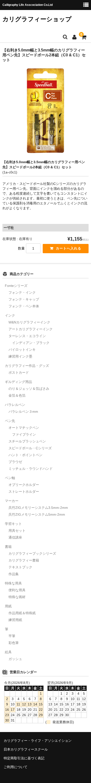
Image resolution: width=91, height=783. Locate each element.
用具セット (16, 530)
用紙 (8, 606)
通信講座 (15, 537)
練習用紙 (15, 620)
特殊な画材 (16, 597)
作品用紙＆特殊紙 (22, 613)
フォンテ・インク (22, 292)
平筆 (11, 636)
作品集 (13, 574)
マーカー (11, 501)
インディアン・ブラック (31, 343)
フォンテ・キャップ (23, 299)
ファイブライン (24, 434)
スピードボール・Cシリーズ (30, 448)
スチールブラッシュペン (27, 441)
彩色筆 (13, 643)
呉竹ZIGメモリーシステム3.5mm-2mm (38, 508)
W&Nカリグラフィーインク (29, 322)
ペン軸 (10, 478)
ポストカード (18, 372)
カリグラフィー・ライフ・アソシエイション (38, 741)
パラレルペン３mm (23, 411)
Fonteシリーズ (16, 286)
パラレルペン (15, 405)
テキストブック (20, 567)
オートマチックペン (23, 428)
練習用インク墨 (20, 356)
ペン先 (10, 421)
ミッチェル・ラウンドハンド (30, 469)
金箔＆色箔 (16, 395)
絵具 (8, 652)
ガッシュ (15, 659)
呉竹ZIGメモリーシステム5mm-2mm (36, 514)
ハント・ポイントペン (25, 455)
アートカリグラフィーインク (30, 329)
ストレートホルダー (23, 491)
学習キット (13, 524)
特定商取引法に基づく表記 (24, 758)
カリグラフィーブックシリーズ (32, 553)
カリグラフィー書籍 (23, 560)
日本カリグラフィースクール (26, 749)
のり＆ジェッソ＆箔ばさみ (28, 389)
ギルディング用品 (18, 382)
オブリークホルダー (23, 485)
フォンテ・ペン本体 (23, 306)
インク (10, 315)
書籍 (8, 547)
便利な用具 (16, 590)
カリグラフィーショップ (37, 19)
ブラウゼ (15, 462)
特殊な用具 (13, 583)
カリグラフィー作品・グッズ (27, 366)
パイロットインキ (22, 349)
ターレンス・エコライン (27, 336)
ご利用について (15, 767)
